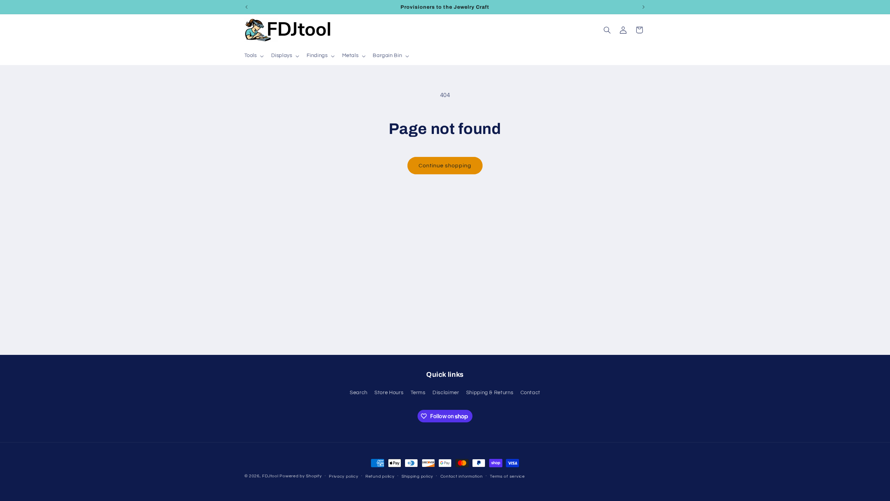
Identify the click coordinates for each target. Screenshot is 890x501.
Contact (530, 392)
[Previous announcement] (246, 7)
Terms (418, 392)
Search (358, 392)
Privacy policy (343, 476)
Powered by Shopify (301, 476)
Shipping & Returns (489, 392)
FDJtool (270, 476)
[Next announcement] (643, 7)
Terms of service (507, 476)
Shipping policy (417, 476)
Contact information (461, 476)
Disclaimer (445, 392)
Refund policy (380, 476)
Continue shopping (445, 165)
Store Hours (388, 392)
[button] (253, 56)
